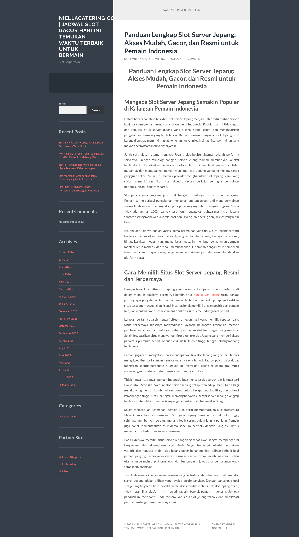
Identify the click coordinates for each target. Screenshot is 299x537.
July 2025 (64, 348)
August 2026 (66, 252)
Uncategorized (67, 416)
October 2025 (67, 325)
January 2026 (67, 303)
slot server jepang (206, 294)
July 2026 (64, 259)
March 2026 (66, 289)
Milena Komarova (168, 59)
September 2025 (68, 333)
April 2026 (65, 281)
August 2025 (66, 340)
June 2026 (65, 267)
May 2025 (65, 362)
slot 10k (63, 471)
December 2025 (68, 311)
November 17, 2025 (137, 59)
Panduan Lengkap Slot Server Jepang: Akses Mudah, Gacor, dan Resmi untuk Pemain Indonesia (181, 42)
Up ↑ (227, 528)
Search (64, 103)
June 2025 (65, 355)
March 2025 (66, 377)
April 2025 (65, 370)
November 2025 (68, 318)
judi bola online (67, 464)
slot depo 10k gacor (70, 457)
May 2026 (65, 274)
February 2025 (67, 384)
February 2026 (67, 296)
